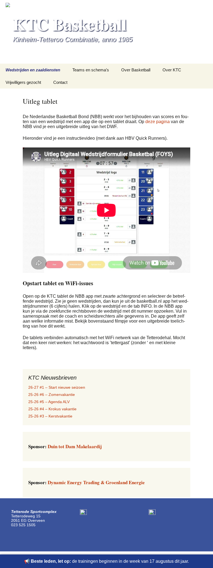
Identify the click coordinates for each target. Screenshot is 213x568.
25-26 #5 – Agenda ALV (49, 402)
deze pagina (158, 121)
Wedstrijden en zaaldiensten (33, 70)
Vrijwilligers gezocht (23, 82)
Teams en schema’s (90, 70)
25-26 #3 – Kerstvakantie (50, 416)
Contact (60, 82)
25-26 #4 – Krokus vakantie (52, 409)
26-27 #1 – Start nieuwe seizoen (56, 387)
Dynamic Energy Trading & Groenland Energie (86, 482)
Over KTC (172, 70)
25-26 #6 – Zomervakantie (51, 394)
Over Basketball (135, 70)
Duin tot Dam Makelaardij (65, 446)
